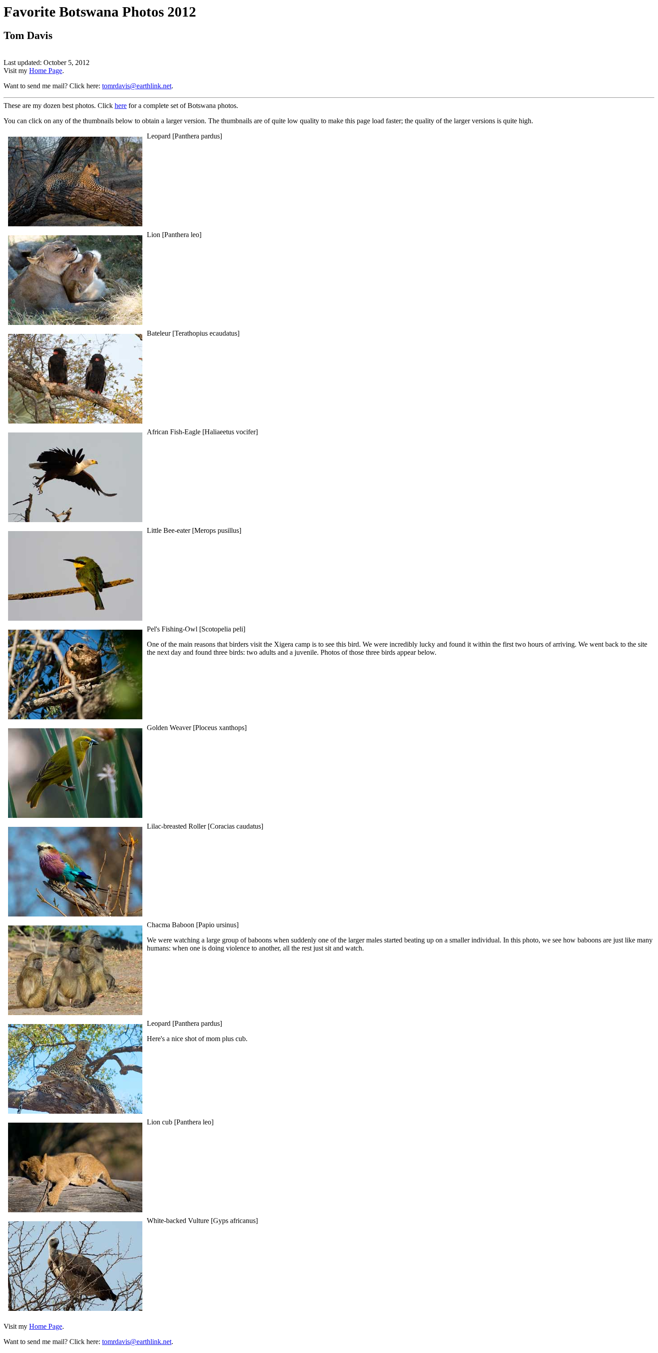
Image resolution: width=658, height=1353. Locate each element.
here (121, 105)
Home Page (45, 70)
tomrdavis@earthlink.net (136, 86)
